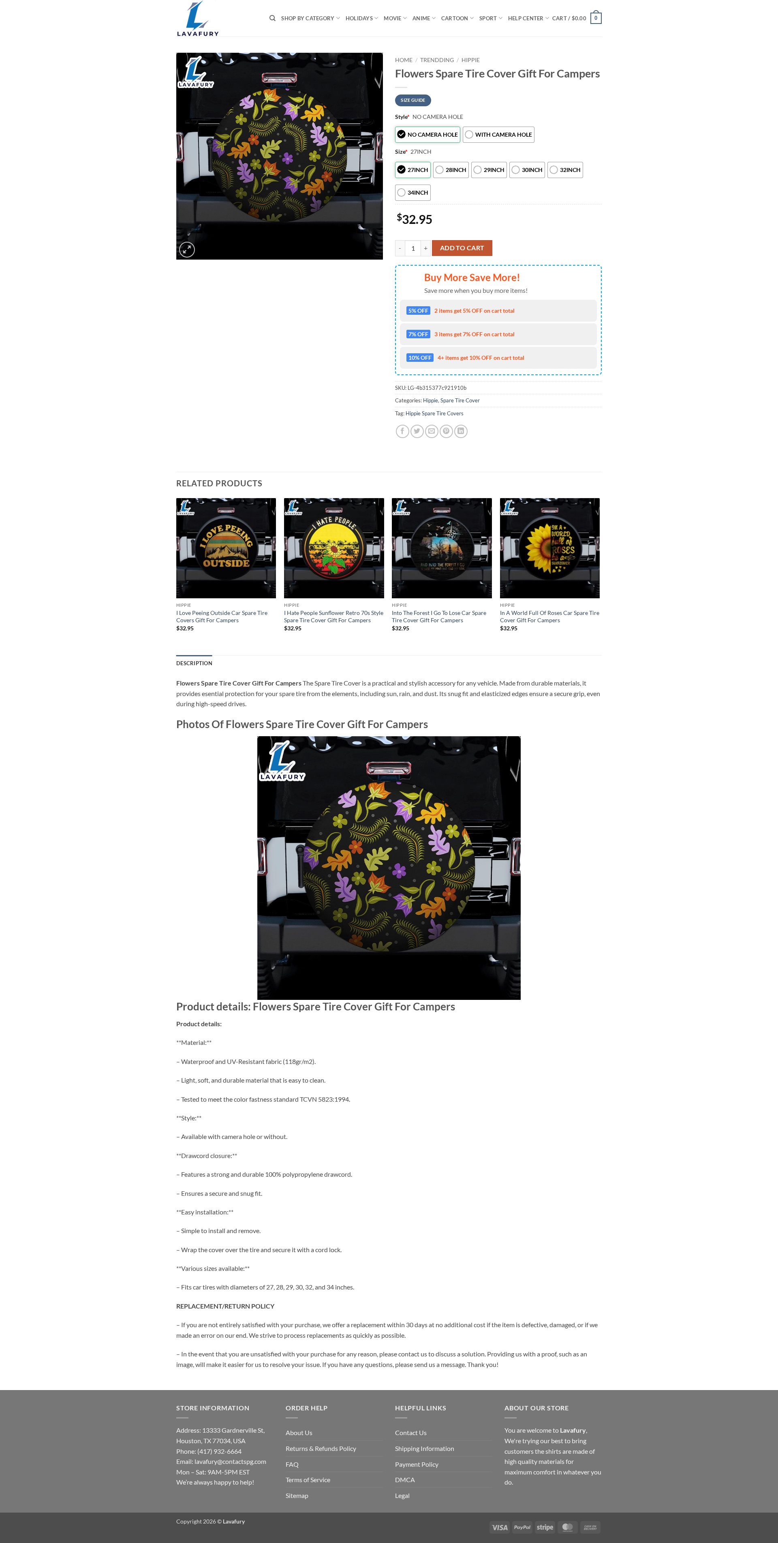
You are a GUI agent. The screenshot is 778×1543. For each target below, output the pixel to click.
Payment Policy (416, 1464)
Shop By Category (307, 18)
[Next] (599, 575)
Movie (392, 18)
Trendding (437, 60)
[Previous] (177, 575)
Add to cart (462, 247)
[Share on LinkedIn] (461, 431)
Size (401, 151)
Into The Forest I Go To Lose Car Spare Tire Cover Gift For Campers (439, 616)
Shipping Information (424, 1448)
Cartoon (454, 18)
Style (402, 116)
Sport (488, 18)
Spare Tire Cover (460, 400)
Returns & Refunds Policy (321, 1448)
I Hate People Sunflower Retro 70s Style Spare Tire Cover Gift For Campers (333, 616)
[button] (577, 18)
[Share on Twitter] (417, 431)
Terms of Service (308, 1479)
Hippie (471, 60)
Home (404, 60)
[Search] (272, 18)
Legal (402, 1495)
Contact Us (411, 1432)
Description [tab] (194, 663)
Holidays (359, 18)
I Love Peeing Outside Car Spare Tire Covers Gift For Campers (221, 616)
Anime (421, 18)
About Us (299, 1432)
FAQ (292, 1464)
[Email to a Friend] (431, 431)
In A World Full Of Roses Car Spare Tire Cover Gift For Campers (549, 616)
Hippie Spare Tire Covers (435, 413)
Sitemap (297, 1495)
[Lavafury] (216, 18)
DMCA (405, 1479)
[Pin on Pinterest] (446, 431)
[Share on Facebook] (402, 431)
